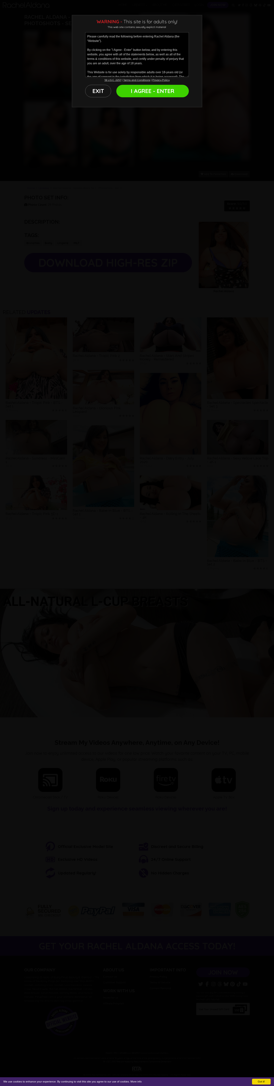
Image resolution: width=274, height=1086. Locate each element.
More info (136, 1081)
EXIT (98, 90)
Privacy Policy (161, 80)
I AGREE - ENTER (152, 90)
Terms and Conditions (136, 80)
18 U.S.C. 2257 (112, 80)
